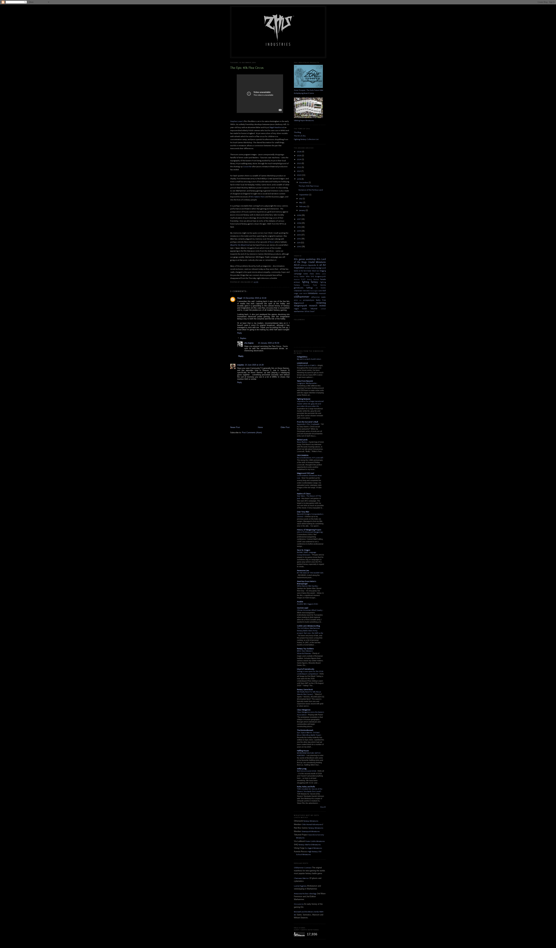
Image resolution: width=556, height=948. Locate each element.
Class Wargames (303, 710)
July (301, 199)
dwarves (297, 279)
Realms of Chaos (304, 494)
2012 (299, 239)
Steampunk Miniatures (311, 831)
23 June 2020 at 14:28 (254, 365)
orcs (296, 300)
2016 (299, 223)
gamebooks (298, 288)
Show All (323, 807)
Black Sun (316, 271)
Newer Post (235, 427)
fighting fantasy (310, 282)
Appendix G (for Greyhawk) (308, 424)
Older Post (285, 427)
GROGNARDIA (302, 455)
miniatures (313, 293)
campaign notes (301, 274)
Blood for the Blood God (239, 245)
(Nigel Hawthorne (276, 127)
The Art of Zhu (300, 136)
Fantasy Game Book (305, 689)
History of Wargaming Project (309, 530)
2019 (299, 179)
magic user (298, 293)
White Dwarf (309, 311)
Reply (239, 333)
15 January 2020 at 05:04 (268, 343)
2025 (299, 156)
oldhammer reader (318, 297)
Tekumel (313, 309)
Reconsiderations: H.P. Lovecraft (310, 458)
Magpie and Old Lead (305, 473)
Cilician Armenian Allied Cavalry (310, 610)
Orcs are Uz (299, 904)
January (302, 210)
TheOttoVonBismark (305, 730)
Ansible (300, 602)
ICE (317, 288)
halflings (309, 288)
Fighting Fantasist (303, 399)
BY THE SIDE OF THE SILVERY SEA (310, 573)
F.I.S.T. (303, 279)
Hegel (239, 298)
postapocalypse (308, 300)
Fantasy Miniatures (310, 821)
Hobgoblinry (302, 357)
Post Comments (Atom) (252, 432)
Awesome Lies (303, 570)
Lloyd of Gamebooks (305, 669)
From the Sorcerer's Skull (307, 422)
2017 (299, 219)
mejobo (240, 365)
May (301, 203)
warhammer (299, 311)
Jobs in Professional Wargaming (310, 532)
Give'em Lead (302, 608)
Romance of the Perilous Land (311, 190)
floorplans (306, 285)
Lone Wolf (322, 291)
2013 (299, 235)
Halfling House (303, 751)
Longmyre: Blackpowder (307, 383)
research (313, 305)
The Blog (297, 132)
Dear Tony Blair (303, 512)
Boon (272, 242)
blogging (323, 271)
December (304, 183)
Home (260, 427)
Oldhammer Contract (302, 868)
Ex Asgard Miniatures (313, 848)
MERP (305, 293)
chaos (312, 274)
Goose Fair (247, 167)
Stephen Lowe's (237, 121)
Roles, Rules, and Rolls (306, 787)
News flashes (302, 442)
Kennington (314, 291)
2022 (299, 167)
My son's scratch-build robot (309, 359)
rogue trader (300, 309)
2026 (299, 152)
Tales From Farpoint (305, 381)
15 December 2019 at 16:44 (254, 298)
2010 (299, 247)
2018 (299, 215)
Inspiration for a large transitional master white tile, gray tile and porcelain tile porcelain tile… (310, 403)
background (321, 268)
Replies (243, 338)
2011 (299, 243)
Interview (306, 291)
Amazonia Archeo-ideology (305, 894)
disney (296, 276)
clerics (318, 274)
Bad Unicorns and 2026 (307, 771)
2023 (299, 163)
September (304, 195)
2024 (299, 159)
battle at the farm (300, 271)
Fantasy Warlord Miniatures (310, 845)
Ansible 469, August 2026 (307, 604)
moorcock (322, 293)
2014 (299, 231)
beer (309, 271)
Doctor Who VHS (307, 276)
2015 (299, 227)
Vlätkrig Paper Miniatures (304, 120)
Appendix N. (313, 265)
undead (323, 309)
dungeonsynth (320, 276)
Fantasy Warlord (313, 279)
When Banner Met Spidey (307, 586)
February (303, 206)
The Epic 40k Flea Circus (247, 68)
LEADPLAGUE (302, 363)
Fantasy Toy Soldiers (305, 649)
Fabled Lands (302, 440)
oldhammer (301, 296)
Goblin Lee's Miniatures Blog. (308, 626)
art (320, 265)
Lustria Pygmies (300, 886)
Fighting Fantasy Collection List (306, 139)
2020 (299, 175)
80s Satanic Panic (257, 197)
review (322, 305)
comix (324, 274)
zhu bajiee (249, 343)
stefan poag (301, 769)
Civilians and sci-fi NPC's (307, 366)
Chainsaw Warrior (301, 878)
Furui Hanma (319, 285)
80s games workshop (305, 259)
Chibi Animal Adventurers (312, 824)
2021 (299, 171)
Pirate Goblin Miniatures (315, 841)
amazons (304, 265)
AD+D (297, 265)
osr (300, 300)
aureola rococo (310, 268)
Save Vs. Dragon (303, 550)
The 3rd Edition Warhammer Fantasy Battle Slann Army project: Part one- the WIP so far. (310, 630)
